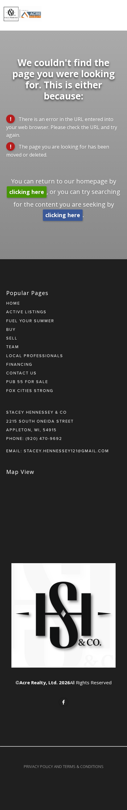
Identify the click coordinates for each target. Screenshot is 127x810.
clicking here (26, 192)
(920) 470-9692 (44, 438)
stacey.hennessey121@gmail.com (66, 451)
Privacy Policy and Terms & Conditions (64, 766)
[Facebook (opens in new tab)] (63, 702)
